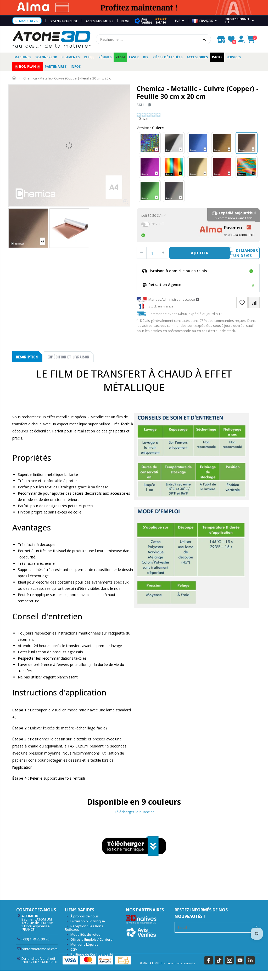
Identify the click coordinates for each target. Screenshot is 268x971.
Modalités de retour (86, 934)
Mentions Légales (84, 944)
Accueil (14, 78)
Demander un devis (245, 253)
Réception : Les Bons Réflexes (84, 928)
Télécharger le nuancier (134, 811)
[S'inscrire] (255, 927)
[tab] (27, 356)
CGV (73, 949)
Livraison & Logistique (87, 921)
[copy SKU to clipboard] (148, 104)
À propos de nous (84, 916)
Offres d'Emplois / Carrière (91, 939)
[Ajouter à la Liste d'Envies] (242, 302)
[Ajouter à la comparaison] (254, 302)
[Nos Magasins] (221, 38)
